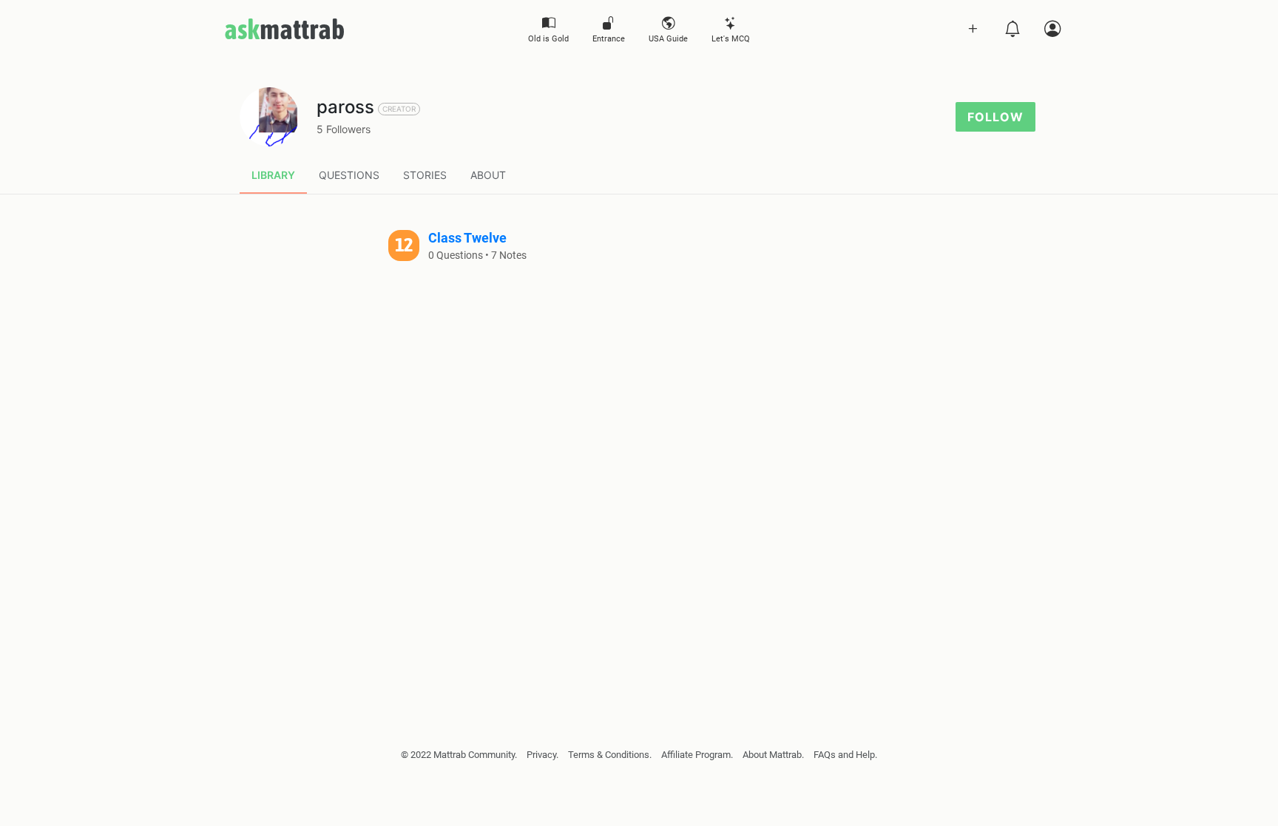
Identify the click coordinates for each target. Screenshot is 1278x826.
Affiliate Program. (697, 754)
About (488, 175)
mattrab (284, 29)
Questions (349, 175)
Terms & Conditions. (610, 754)
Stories (425, 175)
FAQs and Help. (845, 754)
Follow (995, 116)
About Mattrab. (773, 754)
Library (273, 175)
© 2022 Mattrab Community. (459, 754)
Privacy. (542, 754)
